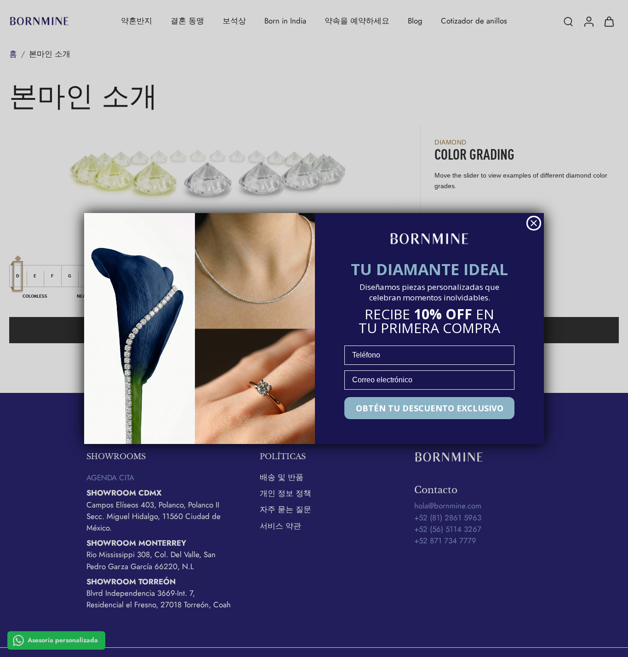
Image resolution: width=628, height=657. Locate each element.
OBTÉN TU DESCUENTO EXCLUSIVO (429, 408)
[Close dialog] (533, 223)
